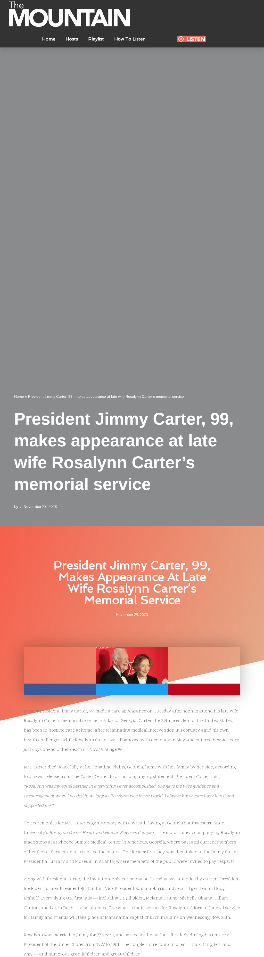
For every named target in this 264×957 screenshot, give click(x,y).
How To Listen (129, 39)
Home (48, 39)
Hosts (71, 39)
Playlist (96, 39)
